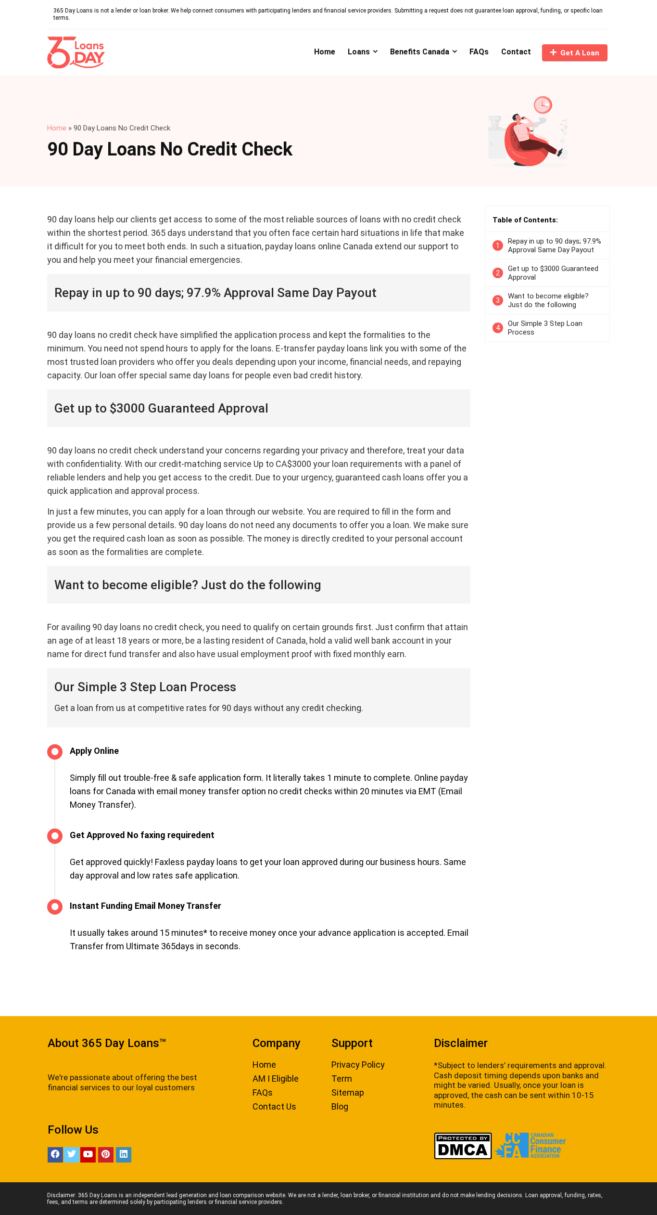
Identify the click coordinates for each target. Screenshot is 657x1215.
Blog (339, 1106)
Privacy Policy (358, 1065)
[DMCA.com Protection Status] (463, 1137)
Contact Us (274, 1106)
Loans (359, 51)
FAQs (479, 51)
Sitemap (347, 1092)
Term (341, 1078)
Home (324, 51)
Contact (516, 51)
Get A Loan (579, 53)
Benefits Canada (419, 51)
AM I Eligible (276, 1078)
